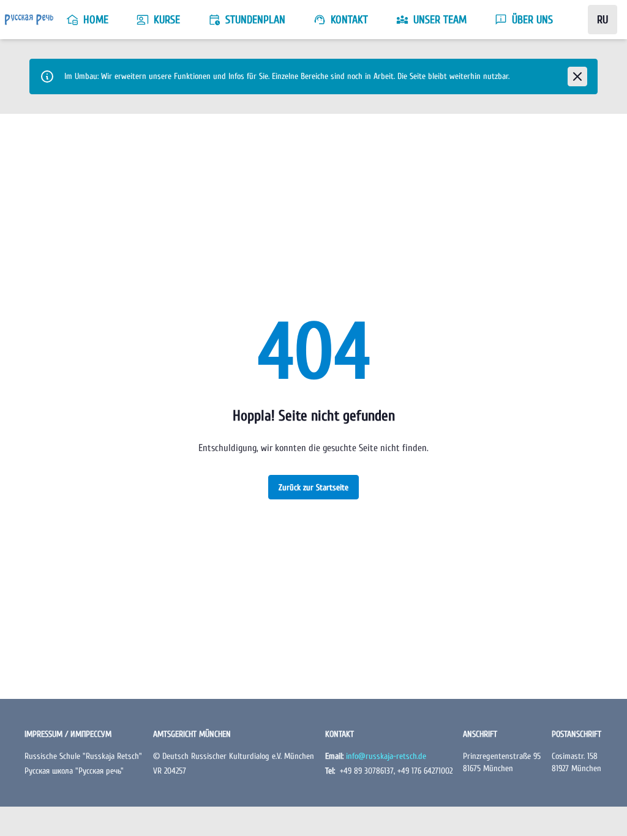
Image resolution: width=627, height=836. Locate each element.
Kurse (167, 19)
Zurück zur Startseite (313, 487)
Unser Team (440, 19)
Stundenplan (255, 19)
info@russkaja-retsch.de (386, 756)
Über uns (532, 19)
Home (95, 19)
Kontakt (349, 19)
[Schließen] (577, 76)
